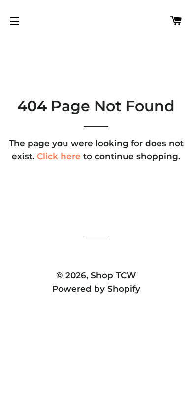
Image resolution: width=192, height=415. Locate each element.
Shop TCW (113, 275)
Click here (59, 156)
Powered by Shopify (96, 289)
